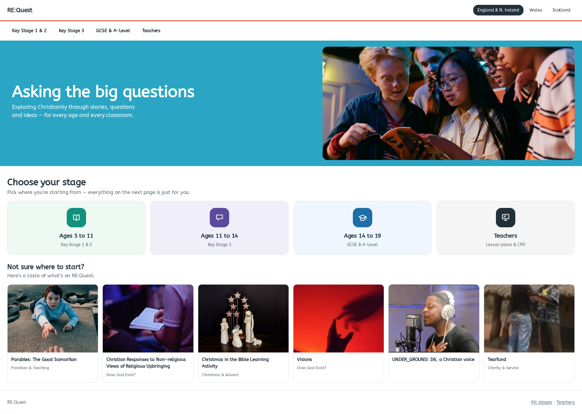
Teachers (151, 30)
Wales (536, 10)
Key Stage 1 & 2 (29, 30)
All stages (541, 402)
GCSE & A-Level (113, 30)
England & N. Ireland (498, 10)
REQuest (19, 10)
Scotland (561, 10)
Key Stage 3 (71, 30)
